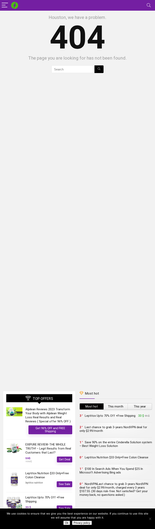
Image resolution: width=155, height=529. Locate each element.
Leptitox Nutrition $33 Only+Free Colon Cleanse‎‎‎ (116, 457)
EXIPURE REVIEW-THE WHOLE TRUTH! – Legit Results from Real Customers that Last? (48, 448)
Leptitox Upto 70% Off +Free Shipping (110, 416)
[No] (150, 519)
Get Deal (64, 459)
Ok (66, 522)
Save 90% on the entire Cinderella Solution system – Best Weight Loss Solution (116, 444)
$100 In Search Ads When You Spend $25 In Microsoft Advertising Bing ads (111, 470)
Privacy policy (82, 522)
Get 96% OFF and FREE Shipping (50, 430)
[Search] (149, 5)
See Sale (64, 484)
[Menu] (5, 5)
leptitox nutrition (34, 482)
